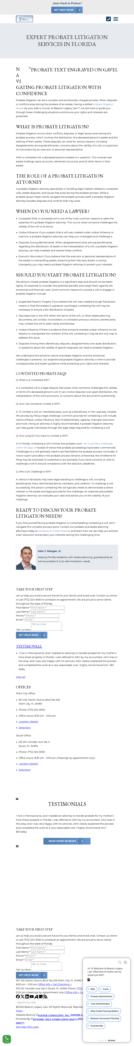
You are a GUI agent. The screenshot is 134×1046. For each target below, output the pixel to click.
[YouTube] (32, 997)
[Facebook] (18, 997)
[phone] (108, 19)
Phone (20, 615)
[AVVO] (36, 997)
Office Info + (45, 984)
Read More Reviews (62, 841)
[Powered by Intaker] (112, 1040)
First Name (23, 607)
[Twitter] (23, 997)
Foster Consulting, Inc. (86, 1015)
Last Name (23, 611)
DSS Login (33, 1027)
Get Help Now (64, 10)
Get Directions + (62, 984)
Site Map (21, 1027)
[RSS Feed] (45, 997)
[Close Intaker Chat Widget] (125, 962)
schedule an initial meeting (54, 531)
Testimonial (29, 646)
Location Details (28, 721)
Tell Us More (23, 629)
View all (20, 677)
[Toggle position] (120, 962)
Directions (25, 727)
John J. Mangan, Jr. (50, 551)
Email (20, 619)
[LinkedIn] (27, 997)
